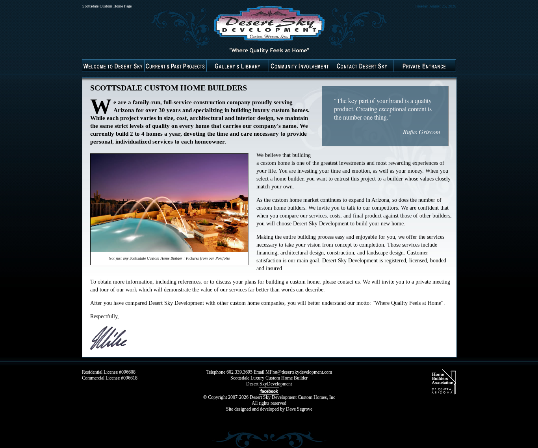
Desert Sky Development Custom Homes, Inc (292, 397)
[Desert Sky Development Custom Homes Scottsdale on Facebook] (269, 393)
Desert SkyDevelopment (269, 384)
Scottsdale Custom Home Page (107, 6)
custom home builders (280, 208)
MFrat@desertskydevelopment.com (298, 372)
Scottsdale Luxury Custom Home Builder (269, 378)
